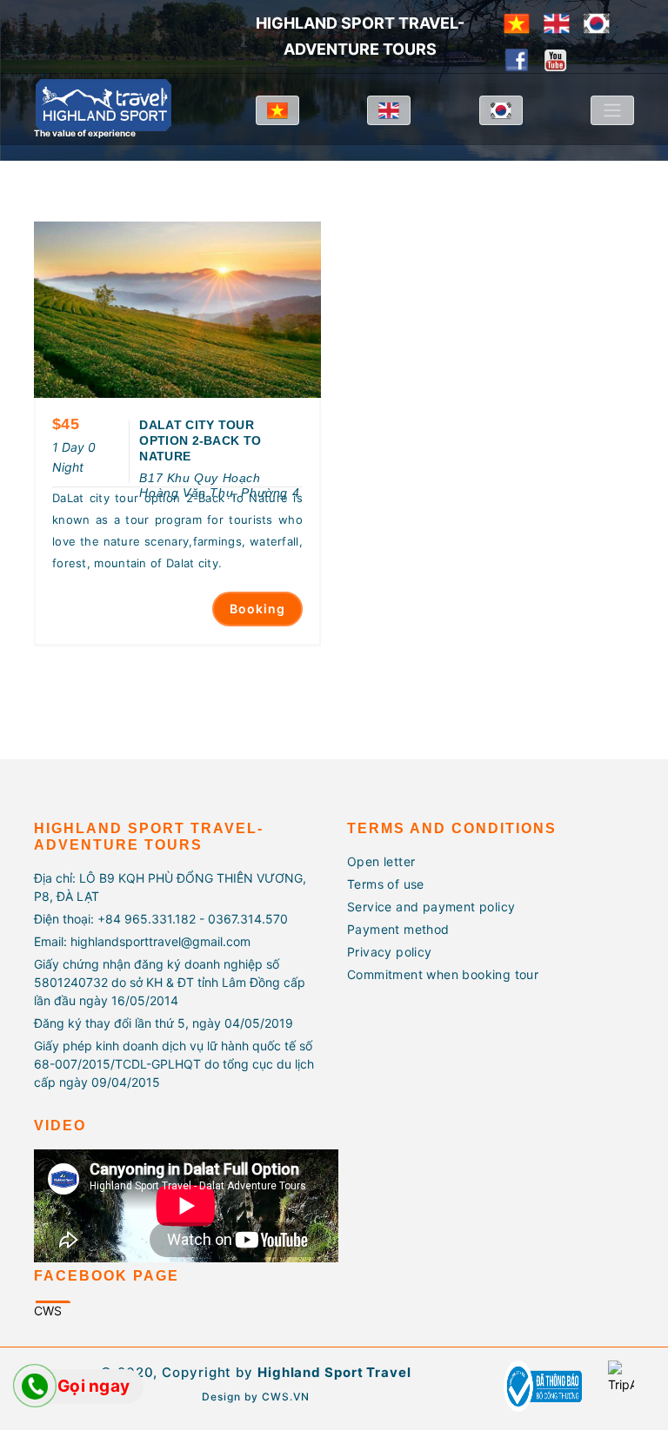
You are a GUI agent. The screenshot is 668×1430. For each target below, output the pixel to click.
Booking (257, 608)
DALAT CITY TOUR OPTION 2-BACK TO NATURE (200, 440)
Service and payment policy (431, 906)
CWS (48, 1310)
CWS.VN (285, 1396)
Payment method (398, 929)
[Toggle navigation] (612, 110)
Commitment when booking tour (442, 974)
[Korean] (597, 21)
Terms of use (385, 884)
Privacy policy (389, 951)
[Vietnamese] (517, 21)
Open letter (381, 861)
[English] (557, 21)
